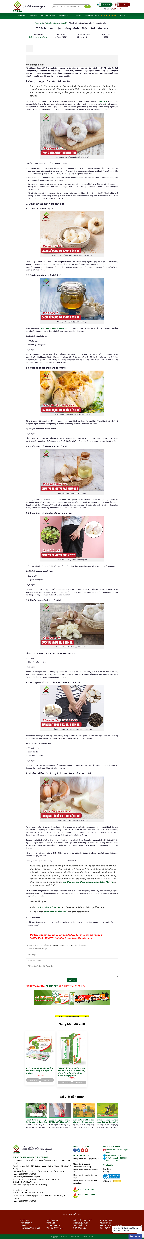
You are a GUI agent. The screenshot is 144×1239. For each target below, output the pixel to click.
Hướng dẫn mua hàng (108, 15)
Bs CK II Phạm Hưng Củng (38, 37)
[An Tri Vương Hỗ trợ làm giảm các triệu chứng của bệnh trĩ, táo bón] (40, 1048)
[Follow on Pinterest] (82, 1150)
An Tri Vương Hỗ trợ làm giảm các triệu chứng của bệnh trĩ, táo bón (39, 1070)
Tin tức (77, 15)
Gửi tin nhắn (123, 1230)
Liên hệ (122, 15)
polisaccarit (102, 101)
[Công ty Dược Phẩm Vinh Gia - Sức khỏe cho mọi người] (32, 6)
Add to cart (33, 1080)
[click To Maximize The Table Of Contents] (29, 48)
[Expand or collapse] (28, 58)
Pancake (125, 1235)
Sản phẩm (62, 15)
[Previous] (27, 1118)
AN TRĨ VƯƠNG (52, 986)
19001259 (49, 938)
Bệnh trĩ (64, 23)
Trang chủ (21, 15)
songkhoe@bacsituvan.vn (80, 938)
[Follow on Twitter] (79, 1150)
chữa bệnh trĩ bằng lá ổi (55, 911)
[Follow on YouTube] (86, 1150)
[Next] (115, 1118)
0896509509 (36, 938)
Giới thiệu (33, 15)
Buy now (47, 1080)
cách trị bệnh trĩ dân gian (49, 907)
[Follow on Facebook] (75, 1150)
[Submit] (87, 6)
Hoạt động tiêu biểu (48, 15)
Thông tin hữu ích (91, 15)
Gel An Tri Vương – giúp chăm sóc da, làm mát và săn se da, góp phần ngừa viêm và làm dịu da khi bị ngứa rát (71, 1072)
